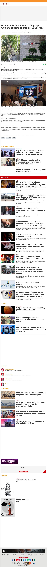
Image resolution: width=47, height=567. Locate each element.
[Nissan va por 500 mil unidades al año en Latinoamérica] (8, 423)
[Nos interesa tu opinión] (23, 551)
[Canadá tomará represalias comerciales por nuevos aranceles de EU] (8, 212)
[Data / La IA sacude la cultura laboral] (8, 284)
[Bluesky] (26, 560)
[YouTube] (17, 560)
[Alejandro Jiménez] (2, 379)
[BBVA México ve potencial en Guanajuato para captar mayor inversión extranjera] (8, 162)
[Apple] (32, 560)
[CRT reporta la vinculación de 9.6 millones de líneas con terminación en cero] (8, 414)
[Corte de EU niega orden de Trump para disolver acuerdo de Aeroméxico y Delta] (8, 404)
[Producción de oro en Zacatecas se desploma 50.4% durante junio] (8, 395)
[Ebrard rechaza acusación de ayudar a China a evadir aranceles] (8, 259)
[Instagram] (19, 560)
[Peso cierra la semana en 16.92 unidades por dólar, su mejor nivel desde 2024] (8, 247)
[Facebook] (1, 64)
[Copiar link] (12, 64)
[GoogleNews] (30, 560)
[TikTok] (21, 560)
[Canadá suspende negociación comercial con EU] (8, 236)
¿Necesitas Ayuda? (23, 557)
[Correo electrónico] (10, 64)
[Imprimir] (14, 64)
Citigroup (2, 137)
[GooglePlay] (34, 560)
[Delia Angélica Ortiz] (2, 374)
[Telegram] (7, 64)
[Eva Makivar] (2, 384)
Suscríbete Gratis (23, 471)
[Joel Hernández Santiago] (2, 370)
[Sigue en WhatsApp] (44, 64)
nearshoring (9, 137)
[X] (3, 64)
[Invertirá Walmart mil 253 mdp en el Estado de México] (8, 169)
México (14, 137)
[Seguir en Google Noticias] (45, 64)
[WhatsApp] (5, 64)
